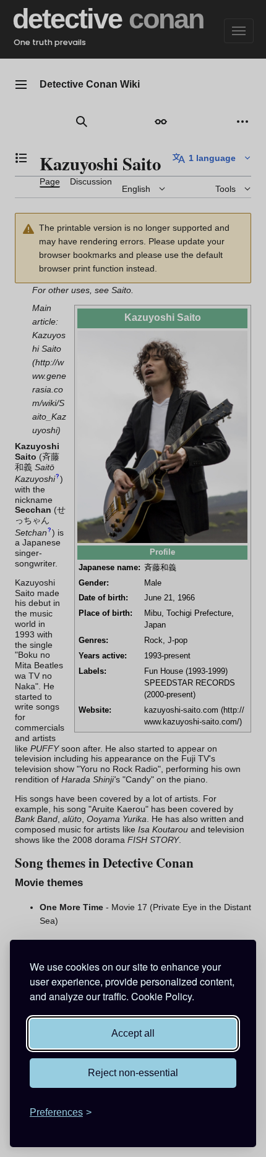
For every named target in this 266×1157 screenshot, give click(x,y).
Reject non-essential (133, 1073)
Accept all (133, 1033)
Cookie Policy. (162, 996)
